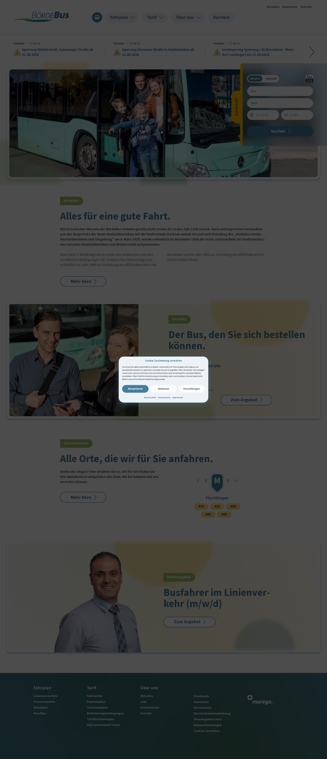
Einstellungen (191, 388)
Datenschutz (150, 397)
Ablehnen (163, 388)
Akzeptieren (135, 388)
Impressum (177, 397)
